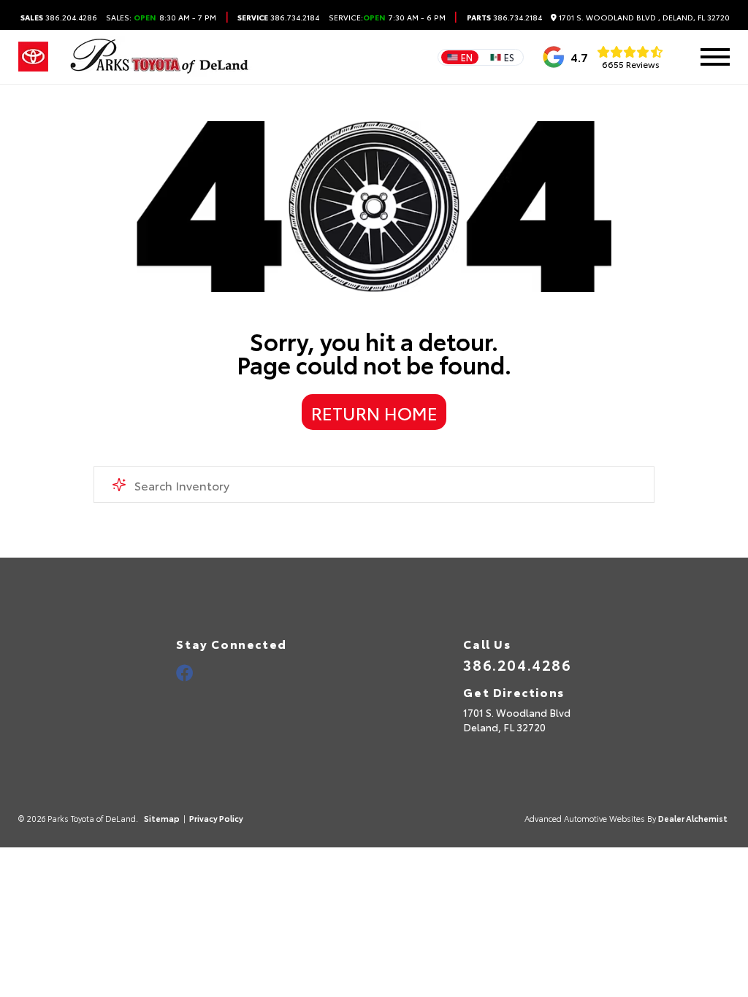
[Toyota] (33, 57)
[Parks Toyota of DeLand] (159, 56)
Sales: (161, 17)
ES (509, 56)
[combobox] (374, 484)
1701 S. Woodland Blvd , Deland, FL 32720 (643, 17)
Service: (346, 17)
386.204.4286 (58, 17)
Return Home (374, 412)
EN (467, 56)
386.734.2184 (278, 17)
